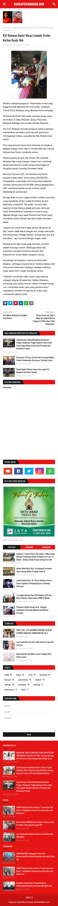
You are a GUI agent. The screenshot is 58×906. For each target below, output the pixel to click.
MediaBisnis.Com (43, 902)
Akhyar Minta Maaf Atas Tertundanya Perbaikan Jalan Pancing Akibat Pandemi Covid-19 (34, 570)
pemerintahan (24, 679)
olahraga (9, 684)
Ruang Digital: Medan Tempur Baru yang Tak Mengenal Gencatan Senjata (32, 371)
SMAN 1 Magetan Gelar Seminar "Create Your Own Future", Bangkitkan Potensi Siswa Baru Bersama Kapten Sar (34, 810)
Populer (11, 547)
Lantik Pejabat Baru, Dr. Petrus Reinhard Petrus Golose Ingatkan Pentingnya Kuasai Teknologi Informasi (34, 583)
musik (24, 689)
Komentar (46, 547)
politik (8, 674)
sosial (31, 674)
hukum (20, 674)
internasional (11, 689)
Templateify (20, 902)
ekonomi (39, 679)
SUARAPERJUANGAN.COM (29, 4)
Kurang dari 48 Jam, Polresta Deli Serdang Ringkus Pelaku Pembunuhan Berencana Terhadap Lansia (35, 359)
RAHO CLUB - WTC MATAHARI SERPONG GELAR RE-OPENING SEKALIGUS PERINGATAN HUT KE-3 (34, 631)
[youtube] (8, 471)
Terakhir (29, 547)
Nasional (9, 679)
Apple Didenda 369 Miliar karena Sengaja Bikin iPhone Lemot (33, 655)
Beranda (6, 27)
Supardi (9, 45)
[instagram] (39, 471)
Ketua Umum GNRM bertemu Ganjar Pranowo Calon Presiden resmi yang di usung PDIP (35, 823)
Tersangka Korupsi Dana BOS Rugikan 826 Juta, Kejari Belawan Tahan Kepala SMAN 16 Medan (34, 597)
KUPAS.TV (29, 897)
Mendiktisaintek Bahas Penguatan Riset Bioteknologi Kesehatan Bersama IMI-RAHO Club (34, 884)
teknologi (38, 684)
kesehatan (45, 674)
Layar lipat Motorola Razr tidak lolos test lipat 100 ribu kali (35, 643)
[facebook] (18, 471)
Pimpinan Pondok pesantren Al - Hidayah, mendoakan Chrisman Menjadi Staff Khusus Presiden (32, 610)
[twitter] (29, 471)
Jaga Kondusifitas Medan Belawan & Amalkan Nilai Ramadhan (34, 835)
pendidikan (23, 684)
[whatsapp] (50, 471)
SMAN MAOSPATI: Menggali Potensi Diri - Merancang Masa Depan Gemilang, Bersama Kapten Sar (35, 856)
